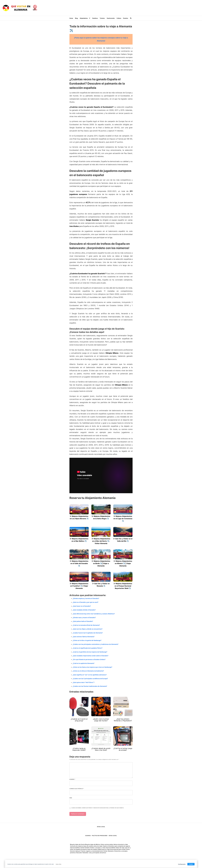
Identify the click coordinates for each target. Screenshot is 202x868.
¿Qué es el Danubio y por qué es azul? (85, 602)
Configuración (182, 864)
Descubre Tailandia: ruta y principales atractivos (91, 852)
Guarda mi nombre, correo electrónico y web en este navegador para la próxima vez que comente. (97, 807)
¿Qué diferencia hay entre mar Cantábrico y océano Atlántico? (94, 614)
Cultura (119, 18)
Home (71, 18)
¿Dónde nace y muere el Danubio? (84, 617)
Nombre (72, 779)
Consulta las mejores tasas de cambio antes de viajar (86, 846)
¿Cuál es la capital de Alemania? (83, 663)
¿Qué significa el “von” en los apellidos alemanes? (90, 675)
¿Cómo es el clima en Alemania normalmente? (88, 671)
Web (70, 797)
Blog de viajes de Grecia (77, 844)
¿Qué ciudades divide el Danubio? (84, 610)
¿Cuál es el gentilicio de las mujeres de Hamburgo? (90, 652)
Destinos (95, 18)
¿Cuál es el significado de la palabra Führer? (87, 648)
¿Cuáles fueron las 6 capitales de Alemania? (88, 633)
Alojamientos (84, 18)
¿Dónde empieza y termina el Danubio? (86, 598)
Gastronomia (111, 18)
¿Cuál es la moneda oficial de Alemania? (86, 625)
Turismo (102, 18)
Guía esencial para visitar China (120, 849)
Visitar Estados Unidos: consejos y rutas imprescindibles (98, 847)
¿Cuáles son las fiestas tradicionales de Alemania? (90, 686)
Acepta (191, 864)
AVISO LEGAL (101, 826)
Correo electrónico (76, 788)
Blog (76, 18)
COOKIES (88, 835)
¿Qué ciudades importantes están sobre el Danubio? (90, 656)
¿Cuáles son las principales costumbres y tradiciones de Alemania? (95, 644)
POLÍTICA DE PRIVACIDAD (99, 835)
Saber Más (58, 864)
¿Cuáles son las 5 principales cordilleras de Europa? (90, 678)
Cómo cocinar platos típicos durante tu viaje (114, 844)
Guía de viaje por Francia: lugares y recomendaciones (86, 851)
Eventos (125, 18)
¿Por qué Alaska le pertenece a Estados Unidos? (89, 659)
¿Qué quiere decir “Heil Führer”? (83, 682)
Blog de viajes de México (92, 844)
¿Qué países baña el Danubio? (83, 621)
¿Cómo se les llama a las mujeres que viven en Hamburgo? (92, 667)
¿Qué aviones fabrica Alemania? (83, 636)
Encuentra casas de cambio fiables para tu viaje (95, 849)
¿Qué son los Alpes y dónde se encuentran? (87, 629)
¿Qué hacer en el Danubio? (82, 606)
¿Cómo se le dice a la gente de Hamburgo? (87, 640)
